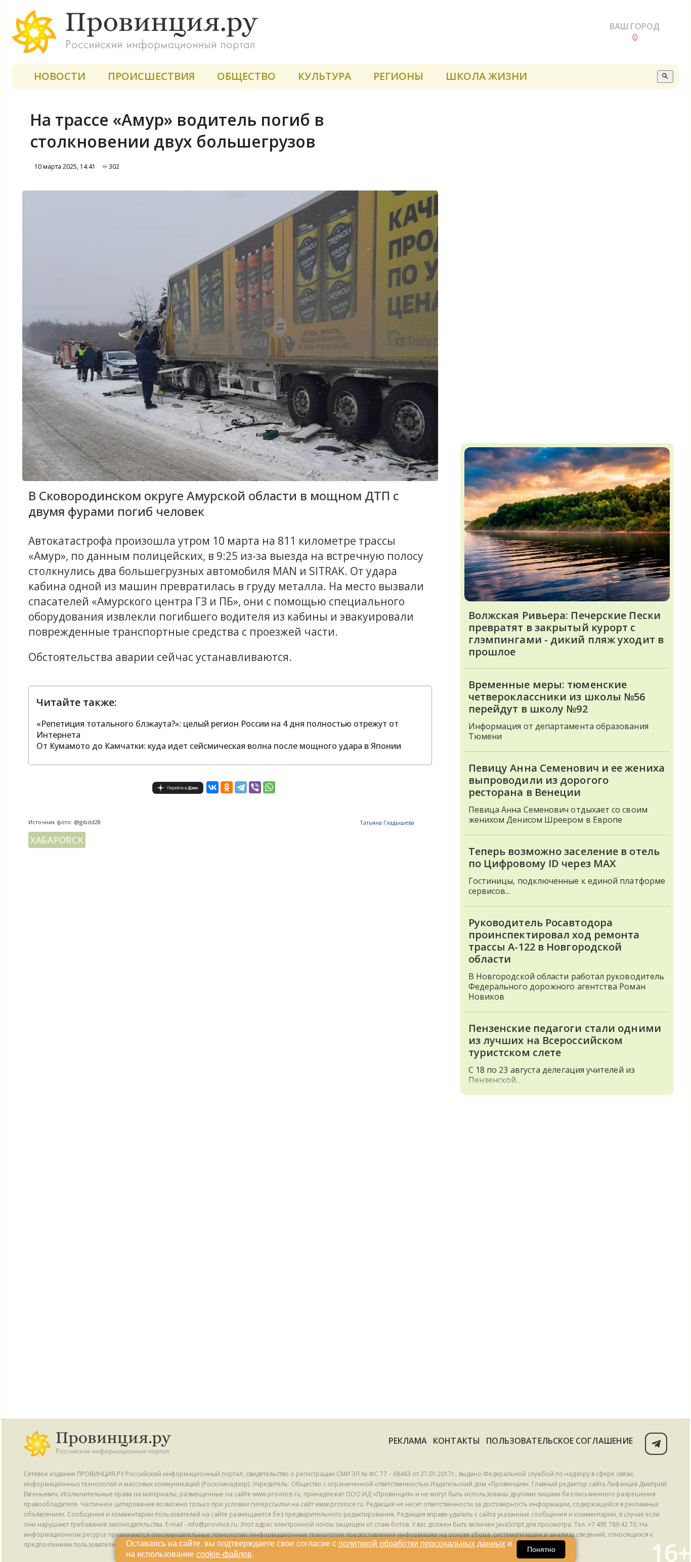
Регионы (398, 76)
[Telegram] (241, 787)
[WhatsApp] (269, 787)
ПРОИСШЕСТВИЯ (151, 76)
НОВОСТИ (59, 76)
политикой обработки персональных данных (421, 1543)
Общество (246, 76)
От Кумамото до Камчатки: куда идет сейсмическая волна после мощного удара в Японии (218, 745)
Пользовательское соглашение (559, 1441)
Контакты (456, 1441)
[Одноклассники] (227, 787)
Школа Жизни (486, 76)
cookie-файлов (224, 1554)
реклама (407, 1441)
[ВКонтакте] (212, 787)
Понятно (541, 1549)
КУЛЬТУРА (324, 76)
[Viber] (255, 787)
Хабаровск (56, 840)
